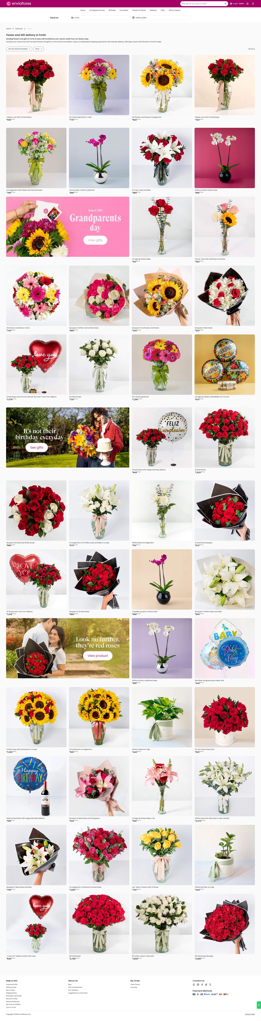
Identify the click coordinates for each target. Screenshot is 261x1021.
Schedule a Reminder (14, 996)
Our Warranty (73, 990)
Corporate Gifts (11, 984)
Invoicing (133, 987)
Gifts (163, 10)
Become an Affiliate (13, 1004)
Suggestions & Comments (77, 993)
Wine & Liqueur (175, 10)
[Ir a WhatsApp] (259, 1005)
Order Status (135, 984)
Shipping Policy (11, 993)
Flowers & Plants (139, 10)
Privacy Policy (250, 1014)
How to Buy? (10, 990)
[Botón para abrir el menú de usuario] (248, 4)
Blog (69, 984)
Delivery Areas (11, 987)
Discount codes (11, 999)
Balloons (153, 10)
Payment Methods (12, 1002)
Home (82, 10)
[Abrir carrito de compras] (253, 4)
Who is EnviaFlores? (75, 987)
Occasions (124, 10)
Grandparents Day (97, 10)
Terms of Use (11, 1007)
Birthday (112, 10)
